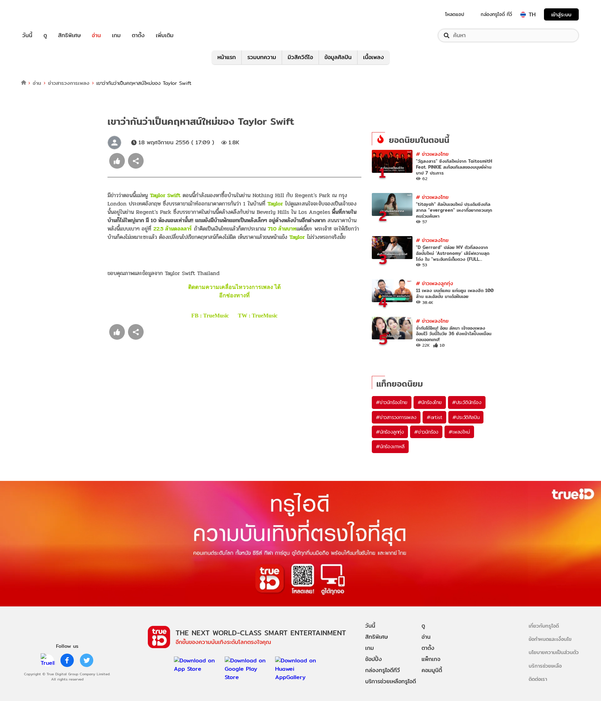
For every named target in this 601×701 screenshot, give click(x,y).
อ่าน (96, 35)
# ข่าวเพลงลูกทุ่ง (434, 283)
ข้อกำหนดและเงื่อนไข (550, 639)
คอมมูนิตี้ (432, 670)
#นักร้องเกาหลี (390, 446)
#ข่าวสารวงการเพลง (396, 417)
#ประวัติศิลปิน (465, 417)
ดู (45, 35)
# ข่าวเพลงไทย (432, 154)
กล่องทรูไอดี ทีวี (496, 14)
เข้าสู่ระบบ (561, 14)
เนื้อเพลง (373, 57)
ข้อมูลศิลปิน (338, 57)
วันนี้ (27, 35)
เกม (116, 35)
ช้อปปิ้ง (373, 659)
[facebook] (67, 660)
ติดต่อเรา (538, 679)
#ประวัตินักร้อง (466, 402)
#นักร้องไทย (430, 402)
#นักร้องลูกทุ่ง (390, 432)
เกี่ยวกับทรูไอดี (544, 626)
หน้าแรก (226, 57)
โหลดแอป (454, 14)
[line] (48, 660)
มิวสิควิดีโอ (300, 57)
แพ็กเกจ (431, 659)
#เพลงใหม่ (459, 432)
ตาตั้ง (138, 35)
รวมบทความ (261, 57)
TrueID (43, 14)
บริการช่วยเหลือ (545, 666)
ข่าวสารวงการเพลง (68, 83)
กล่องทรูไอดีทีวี (382, 670)
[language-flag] (523, 14)
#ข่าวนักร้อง (426, 432)
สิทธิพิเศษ (69, 35)
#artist (434, 417)
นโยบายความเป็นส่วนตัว (554, 652)
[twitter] (87, 660)
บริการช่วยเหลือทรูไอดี (390, 681)
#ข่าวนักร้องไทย (391, 402)
